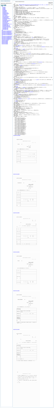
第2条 (16, 34)
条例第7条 (17, 87)
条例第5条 (16, 46)
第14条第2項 (21, 79)
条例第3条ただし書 (20, 45)
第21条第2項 (20, 98)
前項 (32, 37)
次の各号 (29, 53)
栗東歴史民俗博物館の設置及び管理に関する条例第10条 (33, 4)
